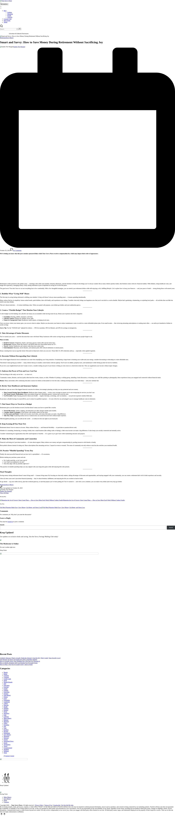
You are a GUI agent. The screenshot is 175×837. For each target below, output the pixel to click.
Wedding (6, 749)
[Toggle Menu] (0, 6)
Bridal (5, 674)
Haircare (6, 705)
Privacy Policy (39, 805)
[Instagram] (6, 779)
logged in (10, 521)
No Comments (17, 250)
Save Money (10, 38)
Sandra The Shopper (6, 491)
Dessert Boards (8, 682)
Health (9, 15)
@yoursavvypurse (9, 756)
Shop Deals (7, 20)
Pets (5, 726)
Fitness (6, 697)
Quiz (5, 728)
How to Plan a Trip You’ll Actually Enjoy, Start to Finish (16, 664)
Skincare (6, 738)
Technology (7, 744)
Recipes (6, 731)
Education (6, 685)
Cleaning (6, 675)
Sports (5, 743)
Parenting (6, 725)
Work (5, 753)
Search (2, 525)
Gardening (7, 702)
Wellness (6, 751)
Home (5, 712)
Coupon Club (7, 19)
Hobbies (6, 708)
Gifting (6, 703)
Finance (6, 693)
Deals (5, 680)
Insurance (6, 713)
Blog (5, 10)
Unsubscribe (56, 805)
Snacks (6, 739)
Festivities (6, 692)
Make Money (7, 718)
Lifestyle (9, 17)
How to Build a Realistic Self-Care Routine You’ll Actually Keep (18, 663)
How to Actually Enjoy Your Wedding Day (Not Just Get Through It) (20, 661)
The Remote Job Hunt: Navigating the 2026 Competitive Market (18, 659)
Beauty (6, 672)
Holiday (6, 710)
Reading (6, 730)
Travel (5, 746)
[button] (17, 29)
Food (5, 698)
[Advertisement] (87, 268)
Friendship (7, 700)
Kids (5, 715)
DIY (5, 684)
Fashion (9, 12)
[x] (6, 782)
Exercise (6, 687)
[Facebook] (6, 776)
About (5, 22)
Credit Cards (7, 679)
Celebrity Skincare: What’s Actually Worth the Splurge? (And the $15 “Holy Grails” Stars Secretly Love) (30, 658)
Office (5, 723)
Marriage (6, 721)
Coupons (6, 677)
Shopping (10, 14)
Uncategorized (8, 748)
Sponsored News (8, 741)
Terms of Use (48, 805)
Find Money (7, 695)
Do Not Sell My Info (67, 805)
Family (6, 689)
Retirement (3, 38)
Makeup (6, 720)
